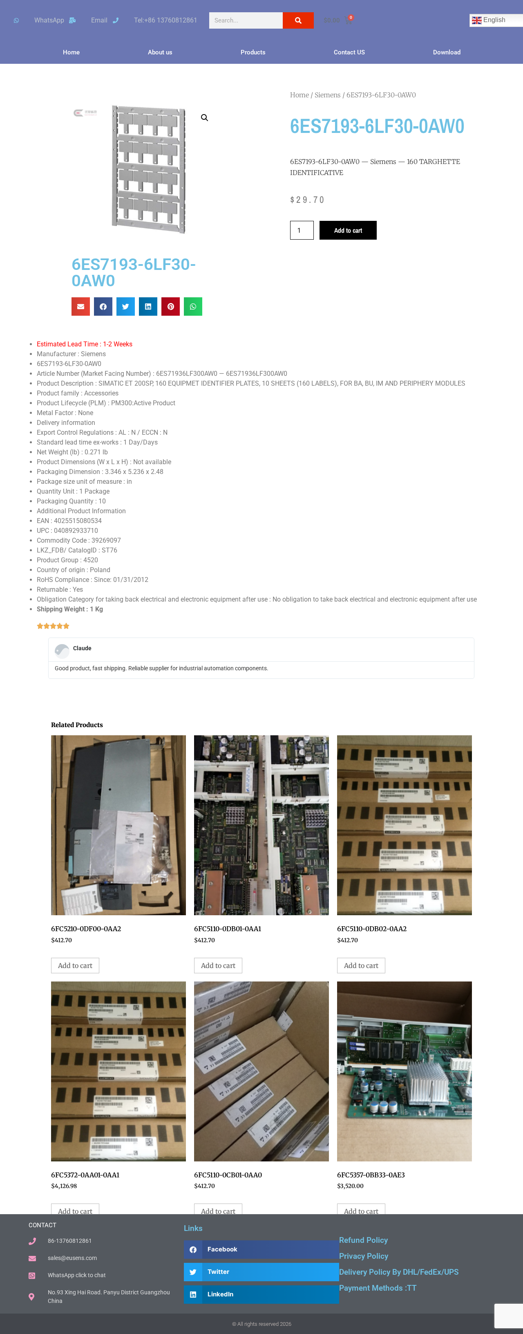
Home (71, 52)
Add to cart (348, 230)
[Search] (298, 20)
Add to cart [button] (75, 965)
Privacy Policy (363, 1256)
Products (253, 52)
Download (446, 52)
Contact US (349, 52)
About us (160, 52)
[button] (204, 117)
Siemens (328, 95)
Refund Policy (363, 1240)
